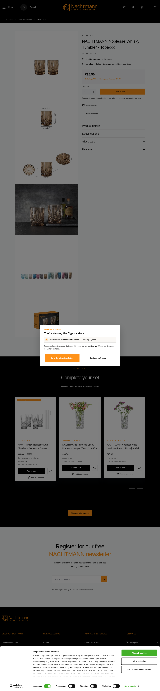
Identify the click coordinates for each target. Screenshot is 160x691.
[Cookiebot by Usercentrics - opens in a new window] (16, 686)
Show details (130, 686)
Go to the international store (62, 358)
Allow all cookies (139, 653)
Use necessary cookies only (139, 669)
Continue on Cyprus (98, 358)
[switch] (71, 686)
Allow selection (139, 661)
